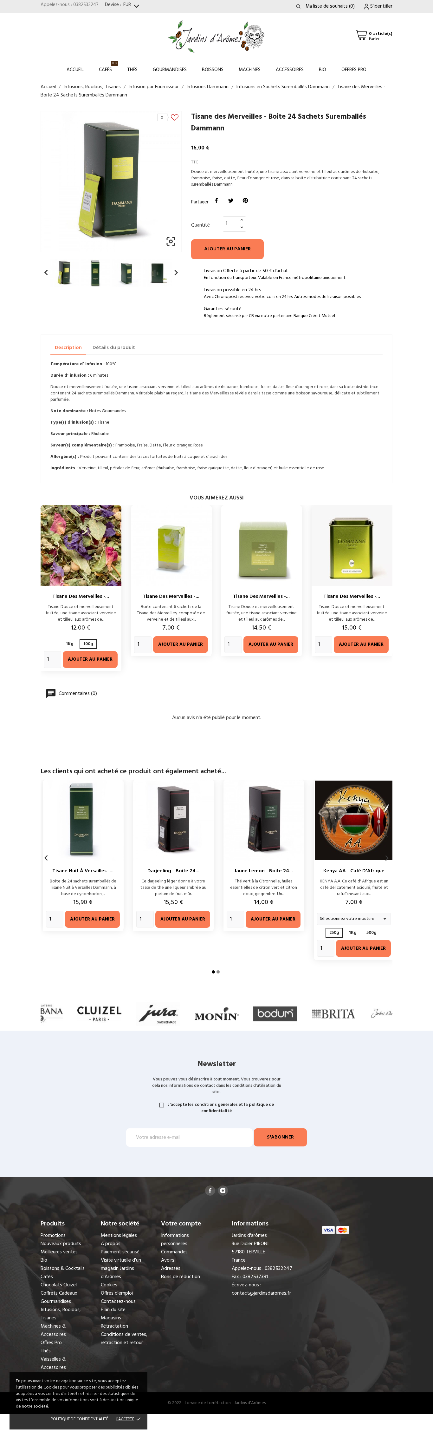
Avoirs (167, 1260)
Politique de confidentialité (79, 1419)
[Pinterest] (245, 200)
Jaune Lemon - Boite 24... (263, 871)
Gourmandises (170, 70)
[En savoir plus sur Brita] (334, 1013)
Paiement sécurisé (120, 1252)
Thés (132, 70)
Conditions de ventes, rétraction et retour (124, 1338)
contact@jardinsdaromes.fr (261, 1293)
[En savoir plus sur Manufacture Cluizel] (99, 1013)
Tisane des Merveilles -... (80, 596)
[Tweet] (231, 200)
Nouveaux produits (61, 1244)
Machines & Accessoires (53, 1330)
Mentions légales (119, 1235)
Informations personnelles (175, 1239)
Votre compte (181, 1224)
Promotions (53, 1235)
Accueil (75, 70)
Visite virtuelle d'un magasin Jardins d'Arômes (121, 1268)
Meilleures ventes (59, 1252)
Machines (250, 70)
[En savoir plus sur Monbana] (40, 1013)
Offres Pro (353, 70)
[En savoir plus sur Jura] (158, 1013)
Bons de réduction (180, 1277)
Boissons (212, 70)
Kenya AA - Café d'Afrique (354, 871)
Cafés (108, 67)
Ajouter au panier (227, 249)
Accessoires (290, 70)
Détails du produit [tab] (114, 348)
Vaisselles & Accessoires (53, 1363)
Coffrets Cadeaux (59, 1293)
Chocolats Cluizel (59, 1285)
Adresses (170, 1268)
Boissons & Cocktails (63, 1268)
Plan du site (113, 1310)
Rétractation (114, 1326)
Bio (322, 70)
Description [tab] (68, 348)
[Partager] (216, 200)
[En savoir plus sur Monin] (216, 1013)
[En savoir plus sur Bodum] (275, 1013)
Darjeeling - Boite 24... (173, 871)
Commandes (174, 1252)
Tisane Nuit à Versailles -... (82, 871)
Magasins (111, 1318)
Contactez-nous (118, 1301)
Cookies (109, 1285)
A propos (110, 1244)
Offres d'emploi (117, 1293)
